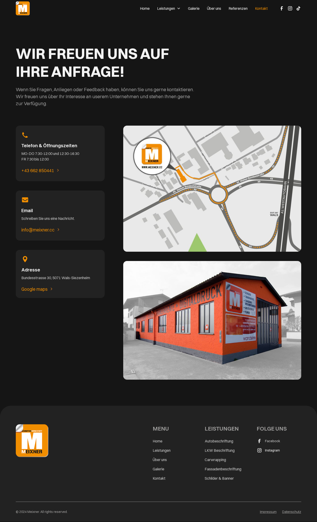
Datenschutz (291, 512)
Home (145, 8)
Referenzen (238, 8)
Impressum (268, 512)
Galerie (194, 8)
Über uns (214, 8)
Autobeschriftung (219, 441)
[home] (23, 8)
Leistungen (162, 450)
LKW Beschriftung (220, 450)
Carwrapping (215, 459)
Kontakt (261, 8)
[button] (168, 8)
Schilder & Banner (219, 478)
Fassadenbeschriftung (223, 469)
